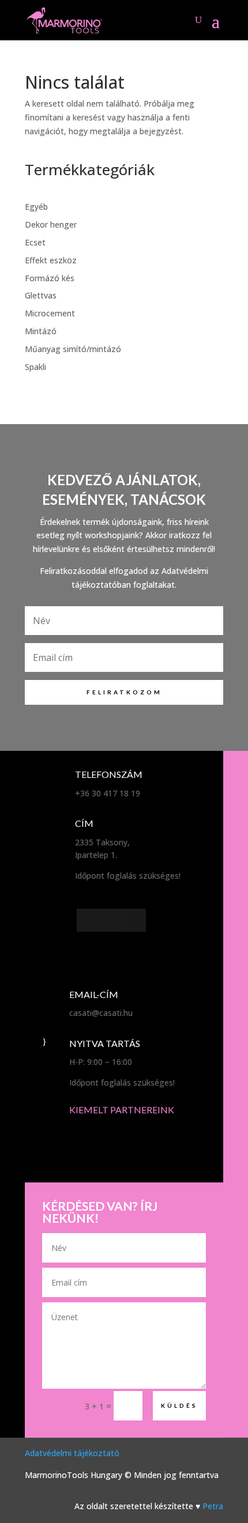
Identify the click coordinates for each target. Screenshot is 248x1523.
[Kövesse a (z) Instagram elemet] (111, 920)
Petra (212, 1506)
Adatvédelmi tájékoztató (72, 1453)
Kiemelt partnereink (121, 1109)
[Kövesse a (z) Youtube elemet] (134, 920)
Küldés (179, 1405)
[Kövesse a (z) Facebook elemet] (88, 920)
